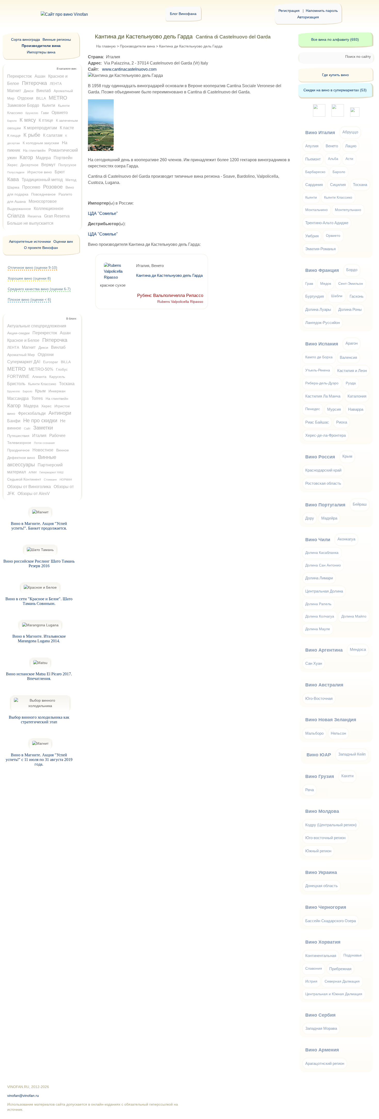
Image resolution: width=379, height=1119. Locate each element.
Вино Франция (322, 270)
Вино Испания (321, 343)
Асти (349, 159)
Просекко (31, 187)
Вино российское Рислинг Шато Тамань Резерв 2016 (39, 563)
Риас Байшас (317, 422)
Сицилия (338, 184)
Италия (39, 435)
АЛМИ (33, 472)
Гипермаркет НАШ (51, 472)
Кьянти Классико (42, 384)
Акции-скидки (18, 333)
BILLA (41, 98)
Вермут (48, 165)
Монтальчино (316, 210)
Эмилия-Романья (320, 249)
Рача (309, 790)
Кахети (347, 776)
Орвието (60, 112)
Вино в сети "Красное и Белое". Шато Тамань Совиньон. (38, 601)
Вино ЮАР (319, 754)
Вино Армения (322, 1049)
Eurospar (50, 362)
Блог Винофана (183, 14)
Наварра (355, 409)
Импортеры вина (41, 52)
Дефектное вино (21, 458)
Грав (309, 284)
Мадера (43, 158)
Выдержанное (19, 209)
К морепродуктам (40, 128)
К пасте (67, 128)
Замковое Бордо (23, 105)
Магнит (14, 90)
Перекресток (19, 76)
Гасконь (357, 296)
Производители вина (137, 46)
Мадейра (329, 518)
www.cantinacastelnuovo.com (129, 69)
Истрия (311, 981)
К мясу (28, 120)
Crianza (16, 215)
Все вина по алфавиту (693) (335, 39)
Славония (313, 968)
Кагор (26, 157)
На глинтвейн (34, 150)
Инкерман (56, 391)
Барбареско (315, 172)
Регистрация (289, 11)
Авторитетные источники (30, 241)
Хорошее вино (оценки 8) (29, 278)
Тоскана (67, 384)
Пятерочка (34, 83)
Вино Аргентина (324, 650)
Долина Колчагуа (319, 616)
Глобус (62, 369)
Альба (333, 159)
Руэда (351, 383)
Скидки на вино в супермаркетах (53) (335, 90)
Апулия (311, 146)
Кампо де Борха (319, 357)
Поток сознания (44, 442)
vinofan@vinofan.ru (23, 1096)
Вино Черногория (325, 907)
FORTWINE (18, 376)
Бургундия (314, 296)
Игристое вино (39, 172)
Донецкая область (321, 885)
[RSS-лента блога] (355, 115)
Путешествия (18, 436)
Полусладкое (15, 172)
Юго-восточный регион (325, 838)
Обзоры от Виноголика (29, 486)
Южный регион (318, 851)
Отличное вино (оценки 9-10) (32, 267)
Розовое (53, 187)
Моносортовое (43, 201)
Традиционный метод (42, 179)
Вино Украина (321, 872)
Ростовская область (323, 483)
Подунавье (352, 955)
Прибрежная (340, 969)
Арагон (351, 343)
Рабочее (57, 435)
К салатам (52, 135)
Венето (332, 146)
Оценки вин (63, 241)
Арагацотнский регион (324, 1063)
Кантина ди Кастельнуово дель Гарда (169, 275)
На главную (106, 46)
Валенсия (348, 357)
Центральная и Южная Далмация (333, 994)
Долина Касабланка (322, 553)
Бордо (351, 269)
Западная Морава (321, 1028)
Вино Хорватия (323, 942)
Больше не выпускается (30, 223)
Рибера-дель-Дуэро (322, 383)
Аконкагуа (346, 539)
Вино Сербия (320, 1015)
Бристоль (16, 384)
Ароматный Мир (21, 355)
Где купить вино (335, 75)
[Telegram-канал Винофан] (319, 115)
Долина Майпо (353, 616)
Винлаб (43, 90)
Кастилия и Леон (352, 370)
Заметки (43, 428)
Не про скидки (40, 420)
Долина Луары (318, 309)
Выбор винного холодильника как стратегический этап (39, 719)
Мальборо (314, 733)
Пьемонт (313, 159)
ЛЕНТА (56, 84)
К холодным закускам (41, 143)
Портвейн (63, 158)
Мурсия (334, 409)
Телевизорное (19, 443)
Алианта (39, 377)
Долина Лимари (319, 578)
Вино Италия (320, 132)
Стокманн (50, 479)
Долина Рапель (318, 604)
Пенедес (312, 409)
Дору (309, 518)
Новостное (42, 450)
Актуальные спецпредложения (36, 326)
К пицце (14, 135)
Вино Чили (317, 539)
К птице (46, 120)
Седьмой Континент (24, 479)
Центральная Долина (324, 591)
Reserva (34, 216)
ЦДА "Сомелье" (103, 213)
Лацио (350, 146)
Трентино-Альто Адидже (326, 223)
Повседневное (43, 194)
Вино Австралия (324, 684)
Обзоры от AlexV (34, 493)
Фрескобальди (32, 413)
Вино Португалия (325, 504)
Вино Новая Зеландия (330, 719)
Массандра (18, 398)
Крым (40, 391)
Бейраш (360, 504)
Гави (45, 113)
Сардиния (314, 184)
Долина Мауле (317, 629)
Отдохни (25, 98)
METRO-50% (41, 369)
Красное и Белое (23, 340)
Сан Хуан (313, 663)
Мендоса (358, 649)
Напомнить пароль (322, 11)
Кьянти (48, 105)
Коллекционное (48, 208)
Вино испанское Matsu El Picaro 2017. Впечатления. (39, 676)
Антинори (59, 413)
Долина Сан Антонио (323, 565)
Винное (62, 450)
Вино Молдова (322, 811)
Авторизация (308, 17)
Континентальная (320, 955)
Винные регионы (57, 39)
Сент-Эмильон (350, 284)
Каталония (357, 396)
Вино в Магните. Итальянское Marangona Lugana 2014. (39, 638)
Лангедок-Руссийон (322, 322)
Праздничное (18, 450)
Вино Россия (320, 456)
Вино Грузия (319, 776)
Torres (37, 398)
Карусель (57, 377)
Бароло (12, 120)
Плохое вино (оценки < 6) (29, 299)
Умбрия (312, 236)
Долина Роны (350, 309)
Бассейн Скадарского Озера (330, 921)
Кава (13, 179)
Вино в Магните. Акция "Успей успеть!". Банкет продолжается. (39, 525)
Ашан (40, 76)
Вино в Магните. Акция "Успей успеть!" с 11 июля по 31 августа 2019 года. (39, 759)
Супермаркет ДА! (23, 362)
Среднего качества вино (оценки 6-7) (39, 289)
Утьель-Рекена (317, 370)
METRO (58, 98)
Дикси (29, 91)
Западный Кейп (352, 754)
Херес (12, 165)
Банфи (13, 421)
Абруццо (350, 132)
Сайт (27, 428)
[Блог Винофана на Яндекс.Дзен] (338, 115)
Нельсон (338, 733)
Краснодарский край (323, 470)
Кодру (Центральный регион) (331, 825)
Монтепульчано (348, 210)
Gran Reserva (57, 216)
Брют (60, 172)
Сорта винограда (25, 39)
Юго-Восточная (319, 698)
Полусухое (67, 165)
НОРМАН (66, 479)
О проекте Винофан (41, 248)
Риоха (341, 422)
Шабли (336, 296)
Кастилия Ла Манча (322, 396)
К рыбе (31, 135)
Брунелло (32, 113)
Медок (325, 284)
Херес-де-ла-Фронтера (325, 435)
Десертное (29, 165)
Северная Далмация (342, 981)
